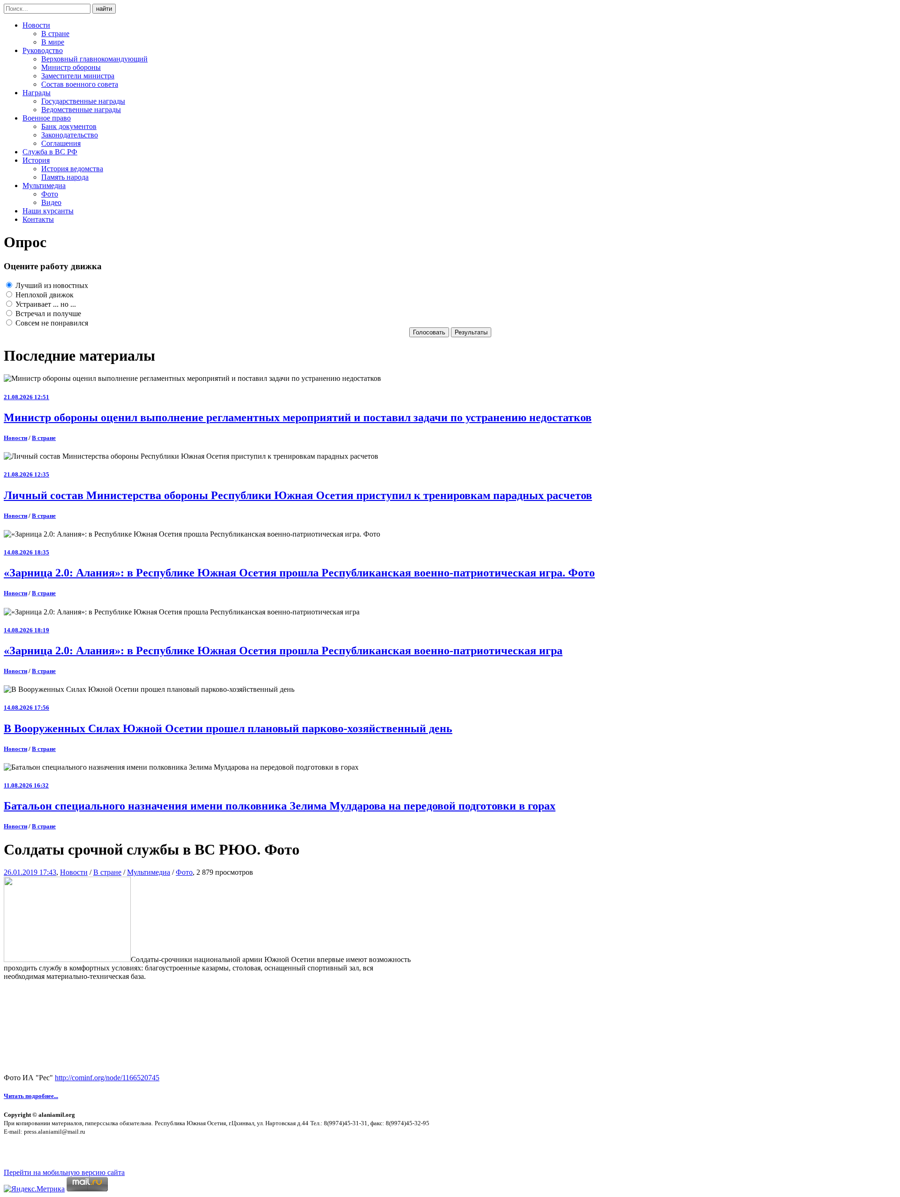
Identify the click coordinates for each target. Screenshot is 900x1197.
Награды (36, 93)
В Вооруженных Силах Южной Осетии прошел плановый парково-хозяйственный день (228, 728)
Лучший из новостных (51, 285)
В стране (55, 34)
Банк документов (69, 126)
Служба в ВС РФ (49, 152)
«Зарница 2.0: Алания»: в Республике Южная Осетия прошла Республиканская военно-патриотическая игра (283, 650)
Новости (36, 25)
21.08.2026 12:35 (26, 474)
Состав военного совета (79, 84)
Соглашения (61, 143)
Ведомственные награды (81, 110)
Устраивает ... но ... (45, 304)
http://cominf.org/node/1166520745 (107, 1078)
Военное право (46, 118)
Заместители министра (77, 76)
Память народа (65, 177)
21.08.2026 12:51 (26, 397)
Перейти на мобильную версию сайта (64, 1172)
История (36, 160)
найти (104, 8)
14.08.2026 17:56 (26, 707)
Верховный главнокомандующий (94, 59)
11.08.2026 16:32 (26, 785)
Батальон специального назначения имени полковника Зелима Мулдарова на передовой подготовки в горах (279, 806)
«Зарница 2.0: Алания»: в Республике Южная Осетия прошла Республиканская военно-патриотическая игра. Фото (299, 573)
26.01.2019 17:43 (30, 872)
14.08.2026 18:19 (26, 630)
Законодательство (69, 135)
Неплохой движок (44, 295)
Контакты (38, 219)
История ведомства (72, 169)
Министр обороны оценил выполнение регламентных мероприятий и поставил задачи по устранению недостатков (298, 417)
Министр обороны (71, 67)
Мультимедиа (44, 185)
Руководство (42, 50)
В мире (52, 42)
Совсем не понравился (51, 323)
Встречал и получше (47, 314)
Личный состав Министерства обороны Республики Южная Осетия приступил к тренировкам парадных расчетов (298, 495)
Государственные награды (83, 101)
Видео (51, 202)
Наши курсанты (48, 211)
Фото (49, 194)
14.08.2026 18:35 (26, 552)
